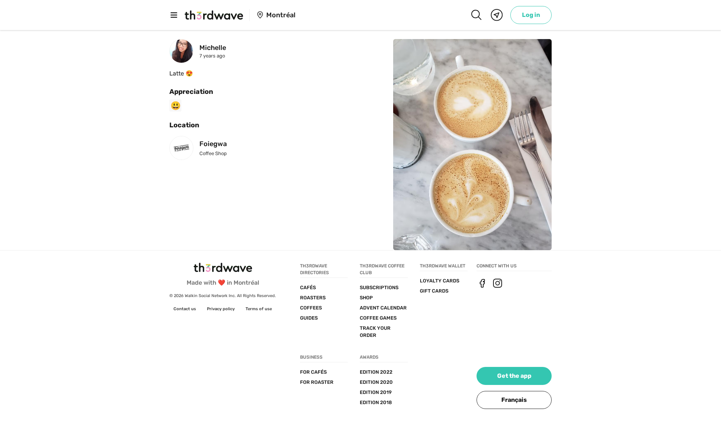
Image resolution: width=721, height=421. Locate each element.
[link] (531, 15)
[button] (514, 400)
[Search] (476, 15)
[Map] (496, 15)
